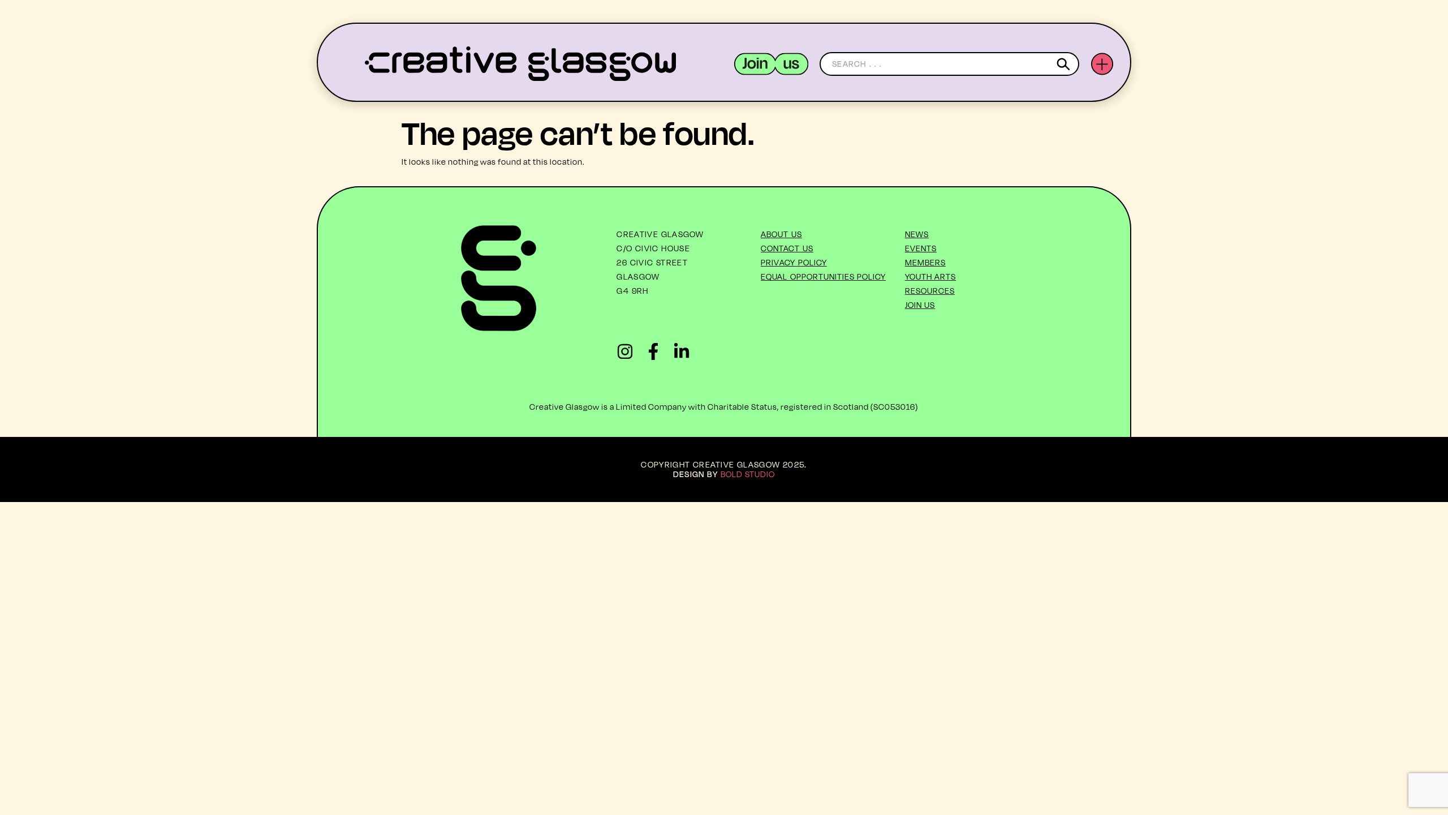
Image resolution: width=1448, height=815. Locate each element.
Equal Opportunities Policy (823, 276)
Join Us (920, 305)
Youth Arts (930, 276)
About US (781, 234)
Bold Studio (748, 474)
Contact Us (787, 248)
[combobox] (949, 64)
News (917, 234)
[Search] (1065, 64)
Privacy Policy (794, 262)
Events (921, 248)
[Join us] (771, 64)
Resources (930, 290)
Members (925, 262)
